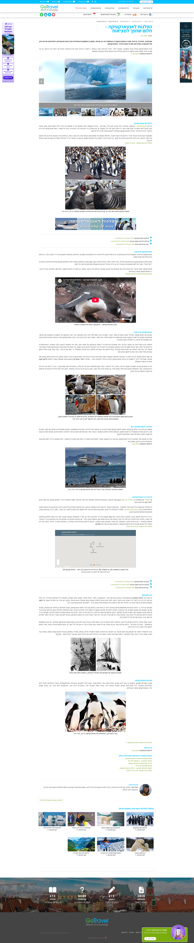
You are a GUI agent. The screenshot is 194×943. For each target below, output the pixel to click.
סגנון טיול (136, 8)
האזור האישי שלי (81, 8)
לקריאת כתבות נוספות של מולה (51, 800)
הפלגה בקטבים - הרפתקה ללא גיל (140, 761)
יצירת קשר (43, 1)
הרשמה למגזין (68, 1)
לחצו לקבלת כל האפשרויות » (124, 238)
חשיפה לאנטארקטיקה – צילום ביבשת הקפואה (136, 768)
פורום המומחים (96, 8)
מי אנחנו (55, 1)
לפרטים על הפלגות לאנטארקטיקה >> (138, 742)
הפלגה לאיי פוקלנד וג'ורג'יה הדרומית (139, 526)
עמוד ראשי (147, 21)
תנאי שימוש (139, 932)
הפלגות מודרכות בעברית (81, 854)
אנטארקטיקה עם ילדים (144, 765)
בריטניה (136, 509)
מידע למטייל (82, 1)
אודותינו (131, 932)
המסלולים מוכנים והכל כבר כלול (155, 931)
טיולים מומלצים (124, 8)
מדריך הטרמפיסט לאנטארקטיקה (140, 763)
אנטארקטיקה (124, 21)
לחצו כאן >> (135, 53)
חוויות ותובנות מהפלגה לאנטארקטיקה (138, 274)
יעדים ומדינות (148, 8)
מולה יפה (144, 35)
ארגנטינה (129, 509)
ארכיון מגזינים (109, 8)
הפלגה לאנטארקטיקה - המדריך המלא (138, 143)
